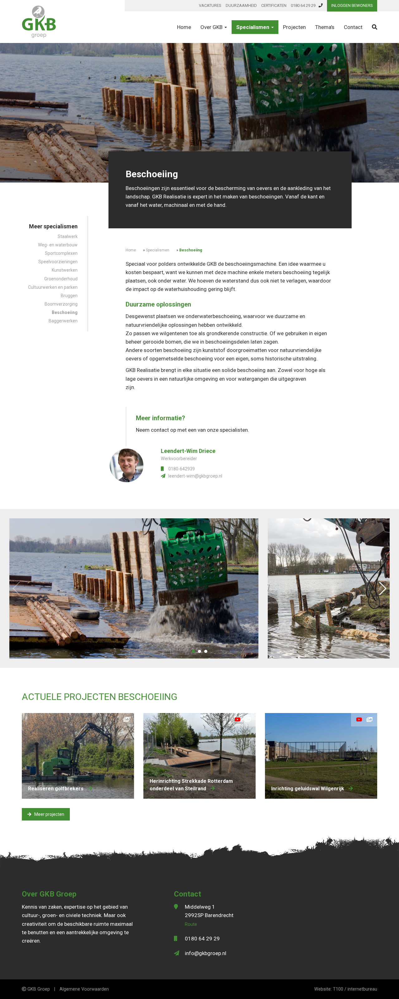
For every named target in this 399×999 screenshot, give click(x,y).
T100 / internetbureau (355, 989)
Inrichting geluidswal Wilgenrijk (308, 789)
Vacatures (210, 5)
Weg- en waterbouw (58, 244)
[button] (193, 651)
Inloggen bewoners (352, 5)
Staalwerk (68, 236)
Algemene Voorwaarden (84, 989)
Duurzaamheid (241, 5)
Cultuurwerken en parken (53, 287)
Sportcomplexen (61, 253)
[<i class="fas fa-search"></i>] (374, 27)
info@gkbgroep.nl (205, 953)
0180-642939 (181, 469)
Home (184, 27)
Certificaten (273, 5)
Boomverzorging (61, 304)
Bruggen (69, 295)
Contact (353, 27)
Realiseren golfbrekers (56, 789)
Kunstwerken (65, 270)
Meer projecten (49, 814)
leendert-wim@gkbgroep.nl (195, 476)
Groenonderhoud (61, 278)
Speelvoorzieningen (58, 261)
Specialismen (253, 27)
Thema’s (324, 27)
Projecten (294, 27)
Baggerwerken (63, 320)
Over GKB (212, 27)
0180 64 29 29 (303, 5)
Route (191, 924)
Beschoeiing (65, 312)
